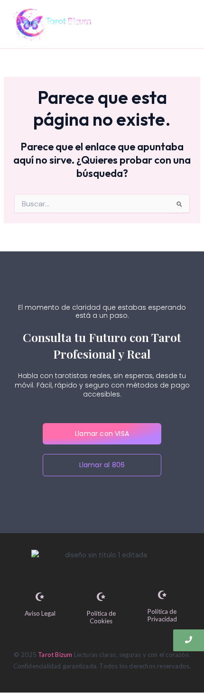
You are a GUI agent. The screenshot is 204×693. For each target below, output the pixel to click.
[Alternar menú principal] (182, 24)
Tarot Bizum (55, 654)
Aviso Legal (40, 613)
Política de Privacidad (162, 615)
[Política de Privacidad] (162, 596)
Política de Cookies (101, 617)
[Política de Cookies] (101, 597)
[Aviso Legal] (40, 597)
